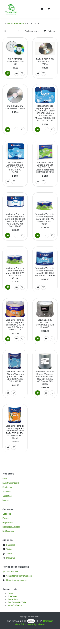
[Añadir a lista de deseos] (22, 73)
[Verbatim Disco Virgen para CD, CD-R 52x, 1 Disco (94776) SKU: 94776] (15, 151)
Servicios (6, 491)
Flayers (5, 518)
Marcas (5, 500)
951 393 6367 (13, 571)
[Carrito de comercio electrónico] (42, 9)
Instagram (11, 558)
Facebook (10, 545)
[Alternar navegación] (55, 9)
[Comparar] (16, 73)
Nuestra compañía (10, 483)
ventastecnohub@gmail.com (19, 576)
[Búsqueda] (19, 31)
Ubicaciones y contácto (16, 580)
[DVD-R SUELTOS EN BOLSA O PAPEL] (45, 48)
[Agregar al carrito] (7, 73)
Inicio (4, 478)
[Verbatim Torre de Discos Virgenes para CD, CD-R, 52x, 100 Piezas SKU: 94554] (15, 361)
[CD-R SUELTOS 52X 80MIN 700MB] (15, 95)
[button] (32, 31)
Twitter (9, 549)
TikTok (9, 553)
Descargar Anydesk (11, 527)
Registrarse (7, 522)
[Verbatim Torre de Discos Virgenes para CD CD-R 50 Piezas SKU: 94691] (45, 257)
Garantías (7, 496)
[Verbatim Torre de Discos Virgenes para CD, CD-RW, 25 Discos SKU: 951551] (45, 203)
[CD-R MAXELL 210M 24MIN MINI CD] (15, 48)
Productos (7, 487)
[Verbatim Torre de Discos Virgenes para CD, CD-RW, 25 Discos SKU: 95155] (15, 257)
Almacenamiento (15, 23)
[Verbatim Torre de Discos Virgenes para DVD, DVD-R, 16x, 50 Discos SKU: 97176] (15, 309)
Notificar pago (8, 531)
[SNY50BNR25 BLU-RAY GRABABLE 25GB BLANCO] (45, 309)
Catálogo (6, 514)
